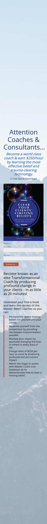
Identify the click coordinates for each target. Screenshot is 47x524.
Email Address (7, 247)
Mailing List (6, 243)
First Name (6, 255)
